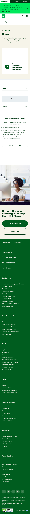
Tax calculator (6, 354)
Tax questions (6, 439)
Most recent (8, 99)
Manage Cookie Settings (9, 390)
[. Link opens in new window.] (7, 510)
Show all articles (15, 145)
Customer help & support (9, 436)
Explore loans (6, 408)
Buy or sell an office (8, 469)
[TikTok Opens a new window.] (4, 491)
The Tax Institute (7, 479)
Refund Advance (7, 420)
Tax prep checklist (7, 357)
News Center (6, 474)
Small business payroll (9, 329)
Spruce (4, 410)
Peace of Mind (6, 298)
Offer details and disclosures (11, 243)
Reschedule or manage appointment (13, 284)
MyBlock (4, 350)
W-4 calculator (6, 369)
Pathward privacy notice (9, 392)
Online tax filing (7, 286)
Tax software (6, 294)
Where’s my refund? (8, 367)
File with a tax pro (15, 223)
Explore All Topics (10, 22)
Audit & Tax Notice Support (10, 303)
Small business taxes (8, 324)
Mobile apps (5, 352)
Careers (4, 467)
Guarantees (5, 481)
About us (5, 462)
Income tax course (7, 471)
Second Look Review (8, 296)
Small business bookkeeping (10, 326)
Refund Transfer (7, 415)
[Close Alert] (27, 8)
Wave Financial (6, 334)
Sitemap (4, 446)
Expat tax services (7, 306)
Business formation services (10, 331)
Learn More (6, 11)
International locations (9, 444)
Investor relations (7, 477)
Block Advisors (6, 322)
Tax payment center (8, 364)
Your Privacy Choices (20, 510)
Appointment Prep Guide (9, 359)
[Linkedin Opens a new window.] (22, 491)
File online (15, 231)
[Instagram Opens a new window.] (13, 491)
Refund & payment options (10, 362)
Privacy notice (6, 387)
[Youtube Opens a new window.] (18, 491)
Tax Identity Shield (7, 301)
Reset (26, 106)
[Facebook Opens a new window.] (8, 491)
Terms (4, 385)
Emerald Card (6, 413)
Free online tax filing (8, 291)
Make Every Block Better (9, 464)
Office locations (7, 441)
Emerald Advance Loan (9, 418)
